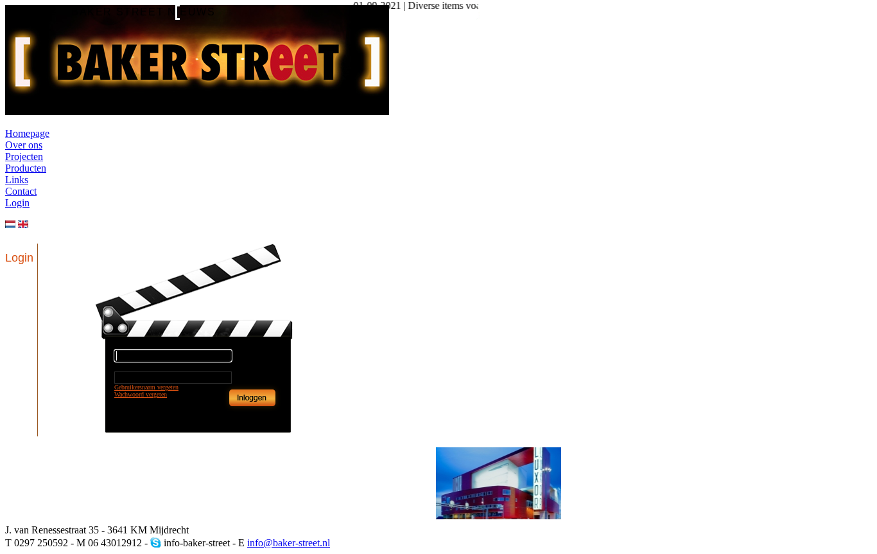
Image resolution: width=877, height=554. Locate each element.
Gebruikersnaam (134, 344)
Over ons (23, 144)
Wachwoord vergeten (140, 394)
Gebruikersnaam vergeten (146, 387)
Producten (25, 168)
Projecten (24, 156)
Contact (21, 191)
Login (17, 202)
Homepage (27, 133)
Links (16, 179)
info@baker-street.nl (288, 542)
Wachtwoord (130, 366)
